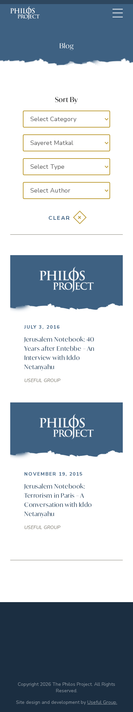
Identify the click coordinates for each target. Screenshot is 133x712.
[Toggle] (118, 13)
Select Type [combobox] (47, 167)
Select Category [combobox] (53, 119)
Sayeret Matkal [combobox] (51, 143)
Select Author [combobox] (50, 190)
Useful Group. (102, 702)
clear (59, 218)
